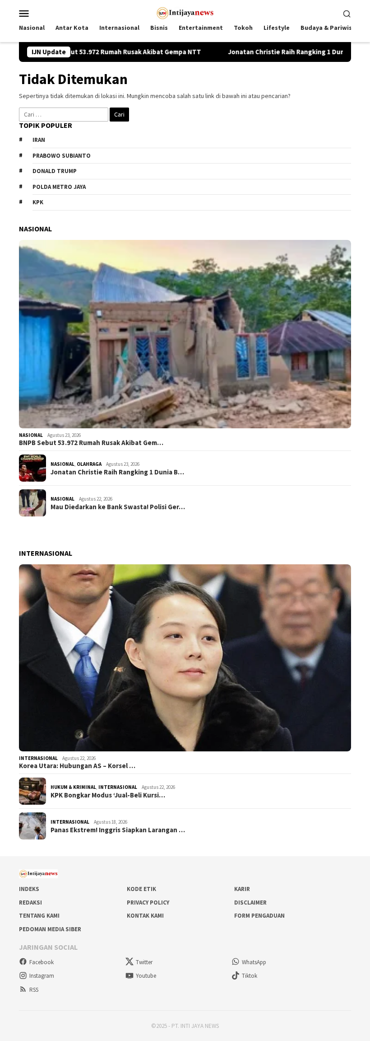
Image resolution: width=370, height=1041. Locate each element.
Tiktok (249, 976)
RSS (33, 990)
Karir (242, 889)
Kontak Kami (145, 915)
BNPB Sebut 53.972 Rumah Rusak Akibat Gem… (91, 443)
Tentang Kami (39, 915)
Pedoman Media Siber (50, 929)
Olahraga (89, 464)
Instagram (41, 976)
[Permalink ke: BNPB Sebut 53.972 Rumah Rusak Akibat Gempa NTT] (185, 334)
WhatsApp (254, 962)
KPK (37, 202)
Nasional (31, 435)
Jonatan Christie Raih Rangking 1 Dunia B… (117, 472)
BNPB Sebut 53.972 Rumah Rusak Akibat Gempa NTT (91, 52)
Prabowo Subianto (61, 155)
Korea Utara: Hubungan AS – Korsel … (77, 766)
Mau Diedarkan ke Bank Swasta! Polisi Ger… (118, 507)
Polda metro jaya (59, 187)
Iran (38, 140)
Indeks (29, 889)
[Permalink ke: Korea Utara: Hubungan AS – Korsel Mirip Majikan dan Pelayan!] (185, 657)
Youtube (146, 976)
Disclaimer (250, 902)
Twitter (144, 962)
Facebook (41, 962)
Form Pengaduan (259, 915)
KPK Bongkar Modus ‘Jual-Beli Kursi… (108, 795)
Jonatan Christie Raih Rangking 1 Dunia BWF (267, 52)
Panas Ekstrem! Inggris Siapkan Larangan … (118, 830)
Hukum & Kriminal (73, 787)
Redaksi (30, 902)
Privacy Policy (148, 902)
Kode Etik (141, 889)
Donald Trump (54, 171)
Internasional (38, 758)
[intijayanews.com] (185, 12)
